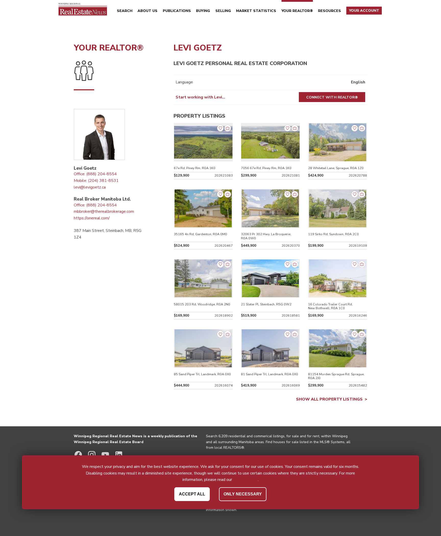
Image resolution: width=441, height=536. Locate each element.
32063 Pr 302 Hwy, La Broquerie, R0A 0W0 (266, 236)
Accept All (192, 494)
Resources (329, 10)
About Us (147, 10)
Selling (223, 10)
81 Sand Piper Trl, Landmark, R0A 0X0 (269, 374)
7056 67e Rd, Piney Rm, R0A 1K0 (266, 168)
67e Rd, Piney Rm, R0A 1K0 (194, 168)
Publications (177, 10)
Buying (203, 10)
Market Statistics (256, 10)
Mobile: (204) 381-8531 (96, 180)
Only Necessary (243, 494)
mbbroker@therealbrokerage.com (104, 211)
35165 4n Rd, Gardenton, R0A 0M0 (200, 234)
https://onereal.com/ (92, 218)
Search (124, 10)
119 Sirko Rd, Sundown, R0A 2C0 (333, 234)
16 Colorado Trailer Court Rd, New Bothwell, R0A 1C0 (330, 306)
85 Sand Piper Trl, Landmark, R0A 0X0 (202, 374)
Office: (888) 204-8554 (95, 174)
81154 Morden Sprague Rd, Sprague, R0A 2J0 (336, 376)
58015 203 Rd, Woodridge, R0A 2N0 (202, 304)
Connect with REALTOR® (332, 97)
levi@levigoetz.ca (90, 187)
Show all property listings (329, 399)
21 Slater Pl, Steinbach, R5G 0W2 (266, 304)
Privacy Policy (245, 479)
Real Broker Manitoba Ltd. (102, 199)
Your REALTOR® (297, 10)
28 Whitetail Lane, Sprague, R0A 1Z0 (336, 168)
